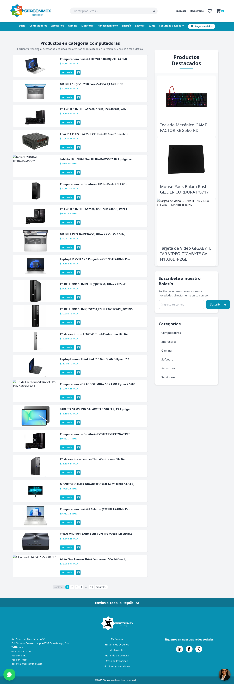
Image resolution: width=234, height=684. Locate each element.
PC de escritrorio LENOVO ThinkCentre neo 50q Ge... (95, 334)
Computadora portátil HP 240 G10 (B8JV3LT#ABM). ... (95, 59)
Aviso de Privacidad (117, 661)
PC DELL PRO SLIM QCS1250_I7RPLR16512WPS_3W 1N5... (97, 309)
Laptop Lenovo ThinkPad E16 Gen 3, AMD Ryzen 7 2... (96, 359)
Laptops (140, 25)
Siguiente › (101, 587)
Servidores (168, 377)
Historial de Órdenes (117, 644)
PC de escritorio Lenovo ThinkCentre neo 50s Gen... (94, 459)
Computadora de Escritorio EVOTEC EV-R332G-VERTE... (96, 434)
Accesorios (57, 25)
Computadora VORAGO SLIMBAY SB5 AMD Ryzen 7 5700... (99, 384)
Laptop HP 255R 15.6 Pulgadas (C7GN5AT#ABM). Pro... (96, 259)
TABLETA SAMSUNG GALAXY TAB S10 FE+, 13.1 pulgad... (97, 409)
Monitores (87, 25)
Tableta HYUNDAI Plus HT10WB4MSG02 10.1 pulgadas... (97, 159)
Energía (126, 25)
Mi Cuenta (117, 639)
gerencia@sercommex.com (26, 663)
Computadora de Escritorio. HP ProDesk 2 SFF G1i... (94, 184)
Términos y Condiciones (117, 666)
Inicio (22, 25)
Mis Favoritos (117, 650)
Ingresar (181, 11)
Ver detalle (67, 72)
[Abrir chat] (225, 675)
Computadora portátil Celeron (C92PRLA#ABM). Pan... (96, 509)
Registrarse (197, 11)
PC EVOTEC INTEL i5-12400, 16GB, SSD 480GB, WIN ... (95, 109)
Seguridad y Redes (170, 25)
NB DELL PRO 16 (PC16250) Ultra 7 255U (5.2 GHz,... (94, 234)
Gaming (72, 25)
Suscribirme (218, 304)
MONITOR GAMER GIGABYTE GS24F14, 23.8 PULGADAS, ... (98, 484)
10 (91, 587)
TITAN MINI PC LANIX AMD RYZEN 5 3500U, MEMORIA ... (97, 534)
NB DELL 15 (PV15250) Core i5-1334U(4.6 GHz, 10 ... (93, 84)
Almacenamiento (108, 25)
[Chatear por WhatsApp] (9, 675)
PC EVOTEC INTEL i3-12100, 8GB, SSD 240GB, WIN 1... (95, 209)
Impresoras (168, 342)
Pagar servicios (204, 26)
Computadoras (38, 25)
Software (167, 359)
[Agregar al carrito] (78, 72)
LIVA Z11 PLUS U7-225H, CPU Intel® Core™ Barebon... (95, 134)
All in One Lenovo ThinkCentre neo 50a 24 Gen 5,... (94, 559)
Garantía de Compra (117, 655)
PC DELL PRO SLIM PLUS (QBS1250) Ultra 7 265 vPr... (94, 284)
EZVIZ (152, 25)
